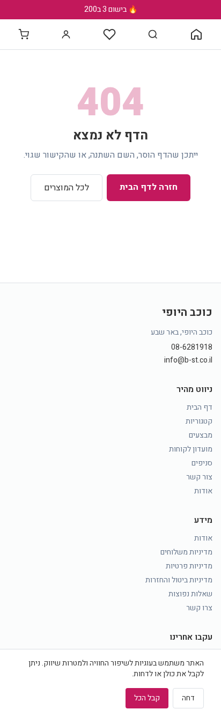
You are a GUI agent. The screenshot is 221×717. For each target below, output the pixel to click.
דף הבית (199, 407)
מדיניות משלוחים (186, 552)
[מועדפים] (109, 34)
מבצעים (200, 435)
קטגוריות (199, 421)
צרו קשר (199, 607)
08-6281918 (191, 347)
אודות (203, 491)
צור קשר (199, 477)
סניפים (201, 463)
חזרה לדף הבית (149, 187)
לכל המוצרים (66, 187)
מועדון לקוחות (190, 449)
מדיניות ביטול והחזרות (178, 580)
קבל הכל (147, 698)
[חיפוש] (153, 34)
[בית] (196, 34)
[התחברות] (66, 34)
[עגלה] (23, 34)
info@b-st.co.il (188, 360)
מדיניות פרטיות (189, 566)
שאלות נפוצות (190, 594)
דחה (188, 698)
